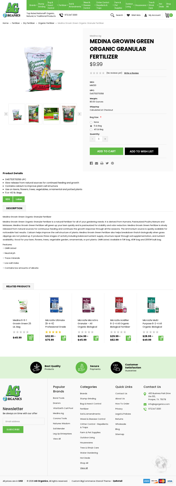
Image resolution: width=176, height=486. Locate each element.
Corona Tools (60, 418)
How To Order (122, 403)
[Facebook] (91, 163)
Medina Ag (58, 413)
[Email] (96, 163)
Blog (117, 429)
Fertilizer (63, 5)
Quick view (23, 304)
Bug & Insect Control (51, 5)
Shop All (168, 5)
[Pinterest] (112, 163)
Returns (119, 418)
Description (14, 208)
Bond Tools (58, 398)
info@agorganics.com (159, 404)
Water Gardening (89, 452)
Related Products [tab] (18, 286)
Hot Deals (161, 5)
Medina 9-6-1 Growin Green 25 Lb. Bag (22, 323)
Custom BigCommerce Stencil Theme (91, 481)
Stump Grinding (41, 5)
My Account (154, 15)
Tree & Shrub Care (151, 5)
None (96, 122)
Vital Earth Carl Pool (63, 408)
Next (80, 114)
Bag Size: (94, 117)
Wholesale (120, 424)
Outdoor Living (129, 5)
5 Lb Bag (98, 125)
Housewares (140, 5)
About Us (120, 398)
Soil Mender (59, 428)
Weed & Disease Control (87, 5)
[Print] (101, 163)
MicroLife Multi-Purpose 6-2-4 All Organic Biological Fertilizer (152, 325)
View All (57, 438)
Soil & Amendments (75, 5)
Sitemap (119, 434)
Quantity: (95, 134)
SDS (8, 199)
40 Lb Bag (98, 129)
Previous (6, 114)
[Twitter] (107, 163)
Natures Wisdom (61, 423)
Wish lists (136, 15)
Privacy (119, 408)
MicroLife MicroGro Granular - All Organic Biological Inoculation (88, 325)
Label (19, 199)
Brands (33, 5)
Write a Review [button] (131, 73)
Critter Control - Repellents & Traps (103, 5)
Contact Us (121, 393)
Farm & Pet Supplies (118, 5)
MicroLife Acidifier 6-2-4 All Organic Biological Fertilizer (120, 323)
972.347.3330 (70, 14)
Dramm (57, 403)
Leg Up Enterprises (62, 433)
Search (119, 15)
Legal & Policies (123, 413)
